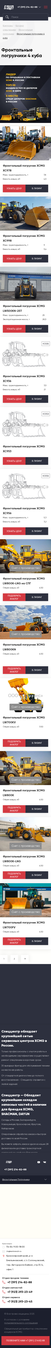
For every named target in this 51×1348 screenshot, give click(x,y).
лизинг (37, 188)
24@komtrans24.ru (13, 1251)
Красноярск (39, 7)
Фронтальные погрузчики (16, 1179)
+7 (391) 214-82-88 (27, 7)
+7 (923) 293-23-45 (20, 1301)
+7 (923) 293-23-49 (20, 1292)
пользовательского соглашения (21, 1323)
